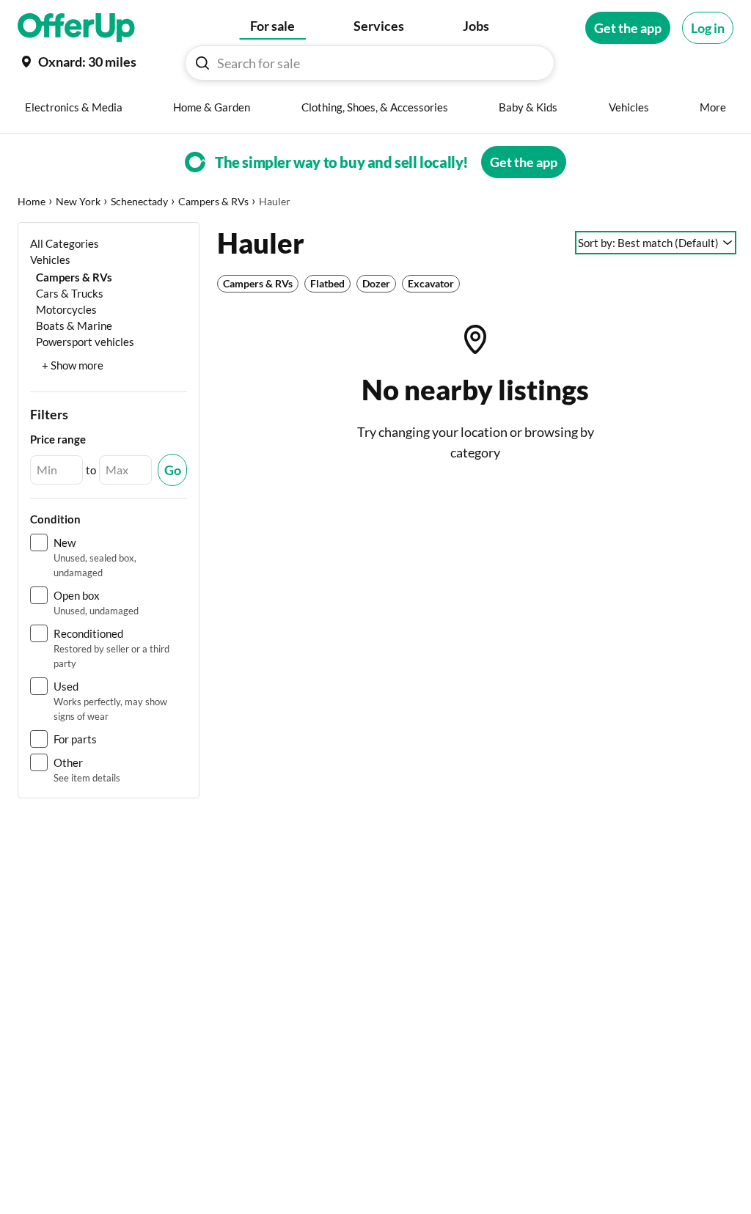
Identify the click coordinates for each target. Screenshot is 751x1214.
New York (78, 201)
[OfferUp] (76, 28)
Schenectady (139, 201)
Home (31, 201)
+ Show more (72, 365)
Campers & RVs (213, 201)
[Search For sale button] (202, 63)
